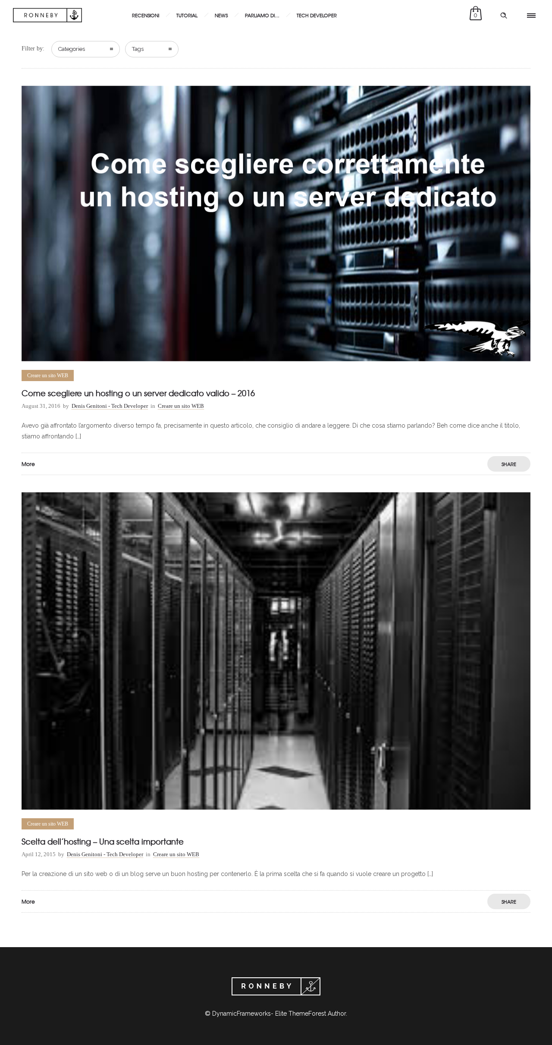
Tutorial (187, 15)
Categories (71, 49)
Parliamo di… (262, 15)
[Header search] (504, 16)
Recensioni (145, 15)
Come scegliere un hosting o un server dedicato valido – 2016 (138, 393)
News (221, 15)
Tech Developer (317, 15)
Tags (138, 49)
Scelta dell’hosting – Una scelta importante (103, 841)
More (28, 464)
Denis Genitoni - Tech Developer (110, 406)
